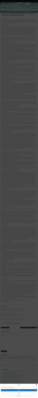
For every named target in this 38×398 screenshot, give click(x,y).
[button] (36, 385)
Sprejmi (19, 390)
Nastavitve (19, 395)
